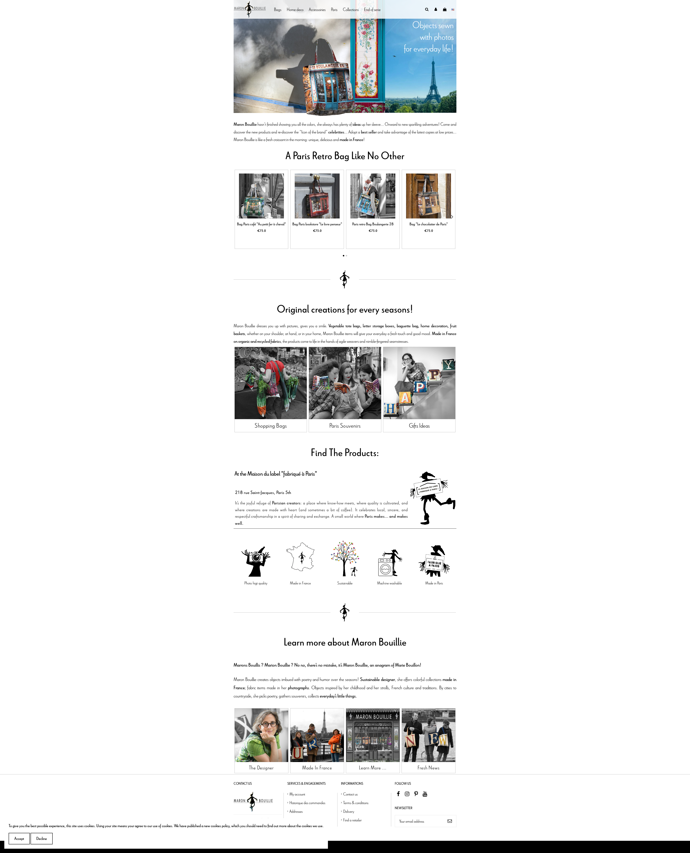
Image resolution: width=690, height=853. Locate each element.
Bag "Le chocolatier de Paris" (429, 224)
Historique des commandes (307, 802)
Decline (41, 838)
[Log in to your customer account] (436, 9)
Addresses (296, 811)
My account (297, 794)
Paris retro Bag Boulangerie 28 (373, 224)
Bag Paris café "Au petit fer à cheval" (261, 224)
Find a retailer (352, 820)
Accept (19, 838)
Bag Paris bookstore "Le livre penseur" (317, 224)
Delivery (348, 811)
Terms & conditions (355, 802)
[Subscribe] (449, 821)
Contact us (350, 794)
